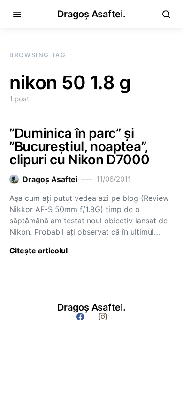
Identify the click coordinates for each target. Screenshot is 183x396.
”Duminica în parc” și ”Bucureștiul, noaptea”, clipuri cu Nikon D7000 (79, 146)
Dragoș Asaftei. (91, 14)
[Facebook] (80, 316)
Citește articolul (38, 250)
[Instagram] (102, 316)
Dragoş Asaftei (50, 179)
